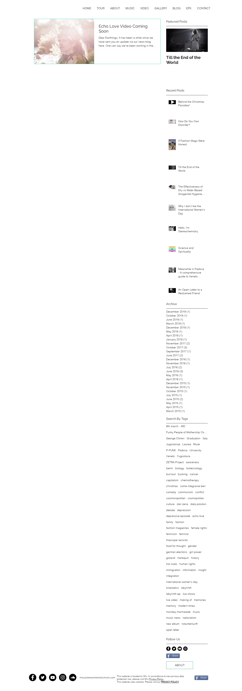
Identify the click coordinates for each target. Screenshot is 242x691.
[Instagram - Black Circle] (185, 648)
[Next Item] (201, 40)
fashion (179, 522)
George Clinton (175, 438)
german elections (176, 552)
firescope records (177, 540)
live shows (189, 594)
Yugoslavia (183, 456)
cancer (194, 474)
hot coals (171, 564)
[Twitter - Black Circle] (174, 648)
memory (171, 605)
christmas (172, 486)
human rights (187, 564)
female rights (199, 528)
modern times (186, 605)
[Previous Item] (172, 40)
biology (179, 468)
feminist (183, 534)
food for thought (176, 546)
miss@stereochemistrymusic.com (97, 677)
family (169, 522)
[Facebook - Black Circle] (168, 648)
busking (183, 474)
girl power (195, 552)
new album (172, 623)
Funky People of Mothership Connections (187, 432)
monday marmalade (178, 612)
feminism (171, 534)
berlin (169, 468)
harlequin (183, 558)
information (189, 570)
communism (185, 492)
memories (200, 600)
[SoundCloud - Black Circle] (72, 677)
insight (202, 570)
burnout (171, 474)
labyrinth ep (173, 594)
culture (170, 504)
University (195, 450)
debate (170, 510)
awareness (192, 462)
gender (192, 546)
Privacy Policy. (156, 679)
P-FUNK (171, 450)
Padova (182, 450)
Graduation (193, 438)
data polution (198, 504)
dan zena (182, 504)
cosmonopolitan (175, 498)
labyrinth (186, 587)
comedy (171, 492)
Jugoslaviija (173, 444)
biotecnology (194, 468)
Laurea (186, 444)
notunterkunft (190, 623)
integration (172, 576)
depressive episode (178, 516)
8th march (172, 426)
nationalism (189, 617)
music (196, 612)
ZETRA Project (175, 462)
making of (186, 600)
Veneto (170, 456)
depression (184, 510)
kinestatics (172, 587)
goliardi (170, 558)
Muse (196, 444)
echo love (198, 516)
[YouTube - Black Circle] (180, 648)
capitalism (172, 480)
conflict (199, 492)
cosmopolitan (196, 498)
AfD (183, 426)
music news (173, 617)
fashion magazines (177, 528)
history (195, 558)
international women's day (182, 582)
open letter (172, 630)
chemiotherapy (190, 480)
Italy (205, 438)
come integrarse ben (193, 486)
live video (172, 600)
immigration (173, 570)
